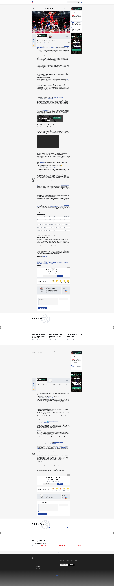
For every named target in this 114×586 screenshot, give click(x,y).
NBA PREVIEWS (39, 570)
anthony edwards (48, 288)
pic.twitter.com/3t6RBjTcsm (42, 166)
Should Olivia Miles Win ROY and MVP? (43, 260)
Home (42, 2)
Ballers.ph (44, 256)
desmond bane (53, 289)
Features (46, 2)
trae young (52, 497)
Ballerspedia (59, 2)
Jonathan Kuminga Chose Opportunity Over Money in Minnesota (46, 257)
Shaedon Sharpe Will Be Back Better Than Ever (44, 258)
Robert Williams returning (52, 47)
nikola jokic (55, 291)
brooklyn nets (48, 289)
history (45, 42)
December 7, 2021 (53, 167)
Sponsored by (39, 265)
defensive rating (42, 162)
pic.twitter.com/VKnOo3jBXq (58, 97)
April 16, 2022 (46, 422)
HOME (37, 564)
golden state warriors (49, 289)
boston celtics (54, 288)
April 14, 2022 (50, 98)
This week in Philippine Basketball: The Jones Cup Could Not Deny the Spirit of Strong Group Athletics (52, 262)
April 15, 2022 (50, 397)
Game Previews (52, 2)
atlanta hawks (48, 497)
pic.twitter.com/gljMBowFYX (58, 442)
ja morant (54, 289)
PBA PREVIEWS (39, 572)
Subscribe (71, 564)
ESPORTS (38, 568)
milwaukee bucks (56, 290)
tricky (37, 185)
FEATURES (38, 566)
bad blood (51, 42)
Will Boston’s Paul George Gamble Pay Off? (43, 261)
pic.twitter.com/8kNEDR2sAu (53, 421)
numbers (40, 91)
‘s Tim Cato (67, 185)
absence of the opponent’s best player (56, 206)
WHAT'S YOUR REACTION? (43, 281)
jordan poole (48, 290)
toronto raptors (48, 292)
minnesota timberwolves (49, 291)
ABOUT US (65, 2)
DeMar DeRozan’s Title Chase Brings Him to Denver (45, 263)
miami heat (51, 290)
